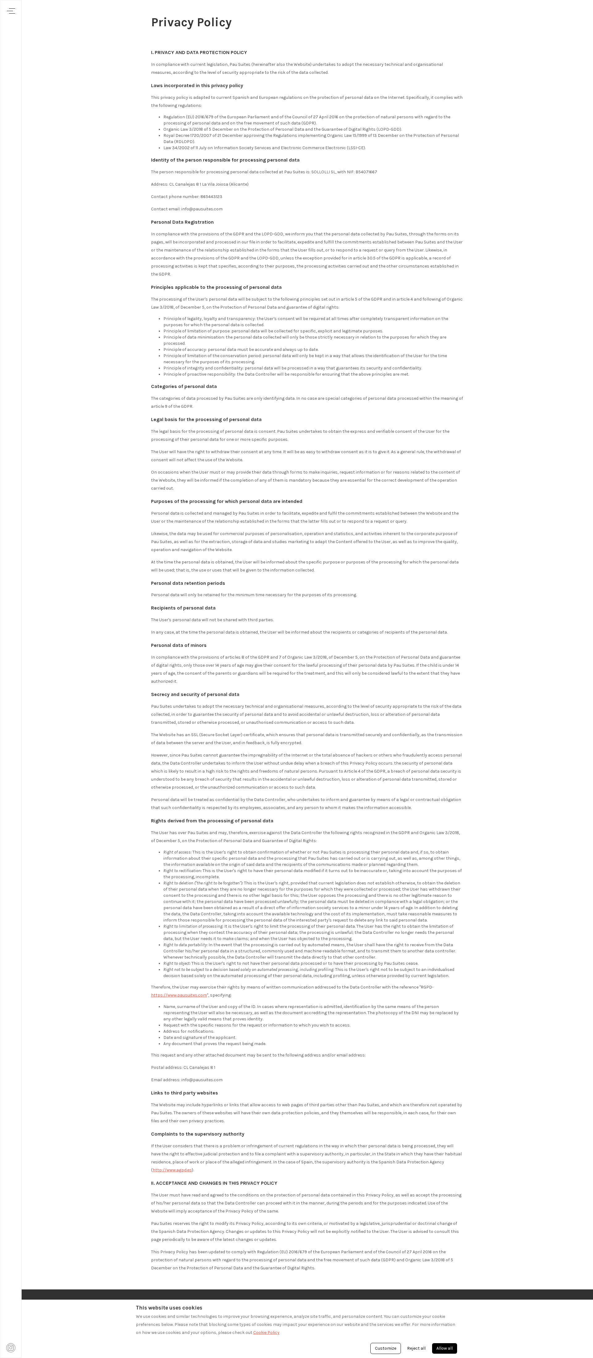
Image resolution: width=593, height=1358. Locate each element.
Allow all (444, 1348)
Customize (385, 1348)
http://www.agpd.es (172, 1170)
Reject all (416, 1348)
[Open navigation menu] (11, 11)
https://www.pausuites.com (179, 995)
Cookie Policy (266, 1332)
